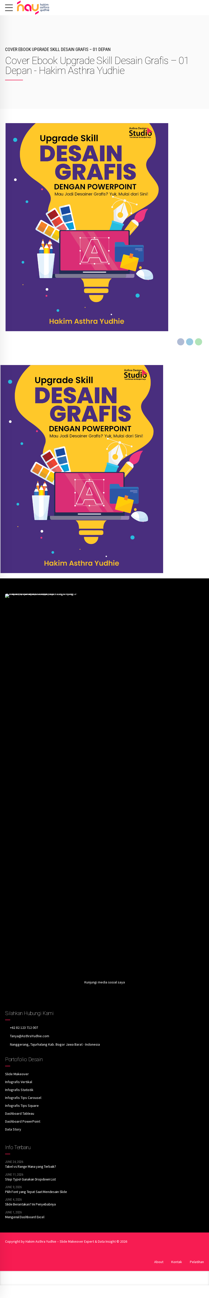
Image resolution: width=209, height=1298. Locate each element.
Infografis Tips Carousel (23, 1097)
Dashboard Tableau (19, 1113)
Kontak (176, 1262)
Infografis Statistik (19, 1089)
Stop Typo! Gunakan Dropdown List (30, 1179)
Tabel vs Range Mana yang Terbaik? (30, 1166)
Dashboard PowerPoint (22, 1121)
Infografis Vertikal (18, 1082)
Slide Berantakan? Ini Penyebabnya (30, 1204)
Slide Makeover (17, 1074)
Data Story (13, 1129)
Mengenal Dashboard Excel (24, 1217)
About (158, 1262)
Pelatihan (197, 1262)
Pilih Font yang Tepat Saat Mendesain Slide (36, 1191)
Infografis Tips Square (22, 1105)
